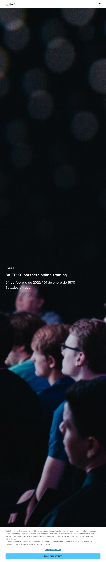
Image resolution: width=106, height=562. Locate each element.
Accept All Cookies (53, 556)
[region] (53, 544)
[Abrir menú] (99, 4)
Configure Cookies (53, 549)
